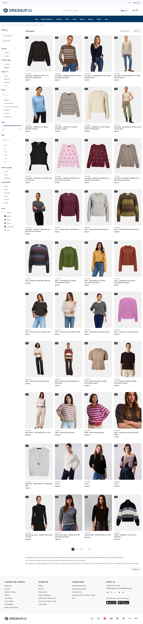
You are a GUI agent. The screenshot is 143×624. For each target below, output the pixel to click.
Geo (130, 2)
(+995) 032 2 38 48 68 (113, 585)
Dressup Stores (77, 592)
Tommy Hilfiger (98, 563)
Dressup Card (42, 592)
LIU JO (57, 483)
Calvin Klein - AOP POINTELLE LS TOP (37, 432)
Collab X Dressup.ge (44, 595)
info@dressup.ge (111, 588)
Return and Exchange (11, 607)
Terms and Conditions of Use (47, 601)
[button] (17, 582)
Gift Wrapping (9, 604)
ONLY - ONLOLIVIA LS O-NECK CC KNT (37, 332)
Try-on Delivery (9, 601)
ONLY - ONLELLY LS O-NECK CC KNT (126, 332)
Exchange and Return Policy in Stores (83, 595)
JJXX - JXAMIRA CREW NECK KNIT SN (126, 229)
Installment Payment (11, 592)
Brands (5, 2)
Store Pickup (8, 598)
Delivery (7, 595)
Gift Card (41, 589)
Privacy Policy (42, 604)
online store (32, 560)
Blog (73, 598)
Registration (8, 586)
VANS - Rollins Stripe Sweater (64, 432)
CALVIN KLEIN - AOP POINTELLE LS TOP (98, 535)
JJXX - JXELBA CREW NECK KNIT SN (67, 229)
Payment (7, 589)
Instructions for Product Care (47, 598)
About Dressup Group (78, 586)
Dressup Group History (79, 589)
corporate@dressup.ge (125, 588)
